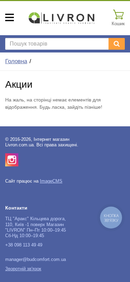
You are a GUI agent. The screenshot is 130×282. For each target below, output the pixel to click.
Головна (16, 61)
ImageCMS (51, 181)
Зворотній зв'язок (23, 268)
